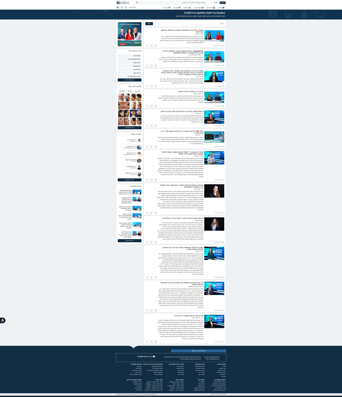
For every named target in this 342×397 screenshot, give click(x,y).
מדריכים (210, 8)
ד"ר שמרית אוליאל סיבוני (196, 55)
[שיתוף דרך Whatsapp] (152, 45)
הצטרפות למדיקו (221, 372)
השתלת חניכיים (158, 374)
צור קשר (223, 376)
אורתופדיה (139, 390)
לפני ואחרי (198, 8)
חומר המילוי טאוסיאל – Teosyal (154, 388)
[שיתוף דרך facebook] (147, 45)
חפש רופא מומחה (200, 366)
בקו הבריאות (180, 366)
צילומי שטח (181, 372)
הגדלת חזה (137, 55)
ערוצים (166, 8)
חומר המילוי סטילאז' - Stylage (155, 386)
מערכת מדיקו (199, 34)
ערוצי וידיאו (202, 372)
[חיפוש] (137, 2)
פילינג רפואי (136, 62)
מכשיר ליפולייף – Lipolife (177, 388)
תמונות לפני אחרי (200, 368)
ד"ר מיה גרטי (199, 113)
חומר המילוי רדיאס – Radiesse (154, 384)
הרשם (223, 2)
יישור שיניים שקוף (158, 372)
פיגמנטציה (202, 382)
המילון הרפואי (180, 368)
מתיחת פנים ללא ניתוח (219, 382)
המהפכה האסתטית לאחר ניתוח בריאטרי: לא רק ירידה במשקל (125, 192)
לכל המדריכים (129, 80)
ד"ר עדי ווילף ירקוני (197, 318)
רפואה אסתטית (137, 384)
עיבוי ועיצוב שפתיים (220, 388)
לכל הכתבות (130, 240)
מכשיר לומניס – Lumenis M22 (175, 386)
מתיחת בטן (139, 372)
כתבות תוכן (202, 374)
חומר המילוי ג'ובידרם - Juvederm (154, 390)
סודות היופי (181, 370)
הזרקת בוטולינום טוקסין (219, 390)
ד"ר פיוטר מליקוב (198, 93)
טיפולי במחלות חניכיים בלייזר (155, 370)
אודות (224, 366)
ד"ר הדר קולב (199, 251)
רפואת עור (139, 386)
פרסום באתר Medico (198, 351)
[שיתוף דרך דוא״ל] (156, 45)
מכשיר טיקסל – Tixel (178, 384)
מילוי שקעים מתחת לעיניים (218, 386)
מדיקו (220, 8)
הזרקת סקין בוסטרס (134, 59)
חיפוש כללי (223, 374)
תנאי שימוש (222, 368)
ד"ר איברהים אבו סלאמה (195, 286)
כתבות (176, 8)
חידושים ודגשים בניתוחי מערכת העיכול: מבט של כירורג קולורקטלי (126, 200)
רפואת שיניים (138, 388)
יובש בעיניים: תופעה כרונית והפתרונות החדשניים (125, 208)
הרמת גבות (136, 73)
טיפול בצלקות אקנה (199, 388)
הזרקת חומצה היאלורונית (219, 384)
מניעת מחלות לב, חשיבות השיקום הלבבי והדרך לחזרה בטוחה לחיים (125, 234)
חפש (149, 23)
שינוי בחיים (181, 374)
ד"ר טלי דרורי (199, 76)
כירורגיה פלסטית (137, 382)
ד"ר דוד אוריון (199, 135)
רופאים (186, 8)
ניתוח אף (139, 366)
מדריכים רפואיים (200, 370)
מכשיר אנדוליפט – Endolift (176, 382)
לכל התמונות (130, 127)
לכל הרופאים (129, 180)
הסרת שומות (201, 386)
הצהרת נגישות (222, 370)
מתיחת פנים (136, 66)
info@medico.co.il (144, 356)
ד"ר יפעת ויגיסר (198, 189)
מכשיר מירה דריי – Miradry (176, 390)
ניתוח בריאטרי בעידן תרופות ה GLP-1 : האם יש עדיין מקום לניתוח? (125, 225)
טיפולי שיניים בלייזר (157, 368)
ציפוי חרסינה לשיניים (134, 76)
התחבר (215, 2)
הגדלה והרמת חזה (137, 370)
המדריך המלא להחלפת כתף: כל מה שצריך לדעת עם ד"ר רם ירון (125, 216)
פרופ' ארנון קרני (198, 156)
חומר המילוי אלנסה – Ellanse (155, 382)
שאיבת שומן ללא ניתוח (136, 374)
